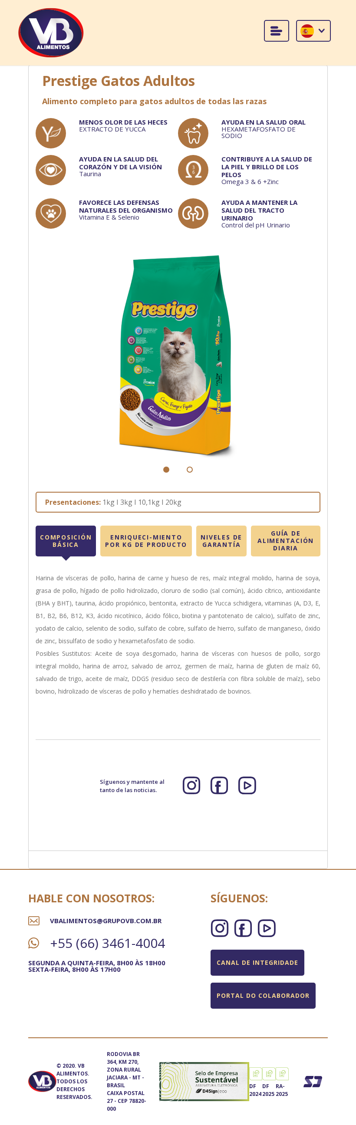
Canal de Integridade (257, 962)
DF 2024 (255, 1090)
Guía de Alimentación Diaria (285, 540)
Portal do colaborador (263, 995)
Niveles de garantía (221, 541)
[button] (166, 470)
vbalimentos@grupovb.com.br (106, 921)
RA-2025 (282, 1090)
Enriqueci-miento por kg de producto (146, 541)
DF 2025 (268, 1090)
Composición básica (66, 541)
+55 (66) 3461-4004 (107, 943)
